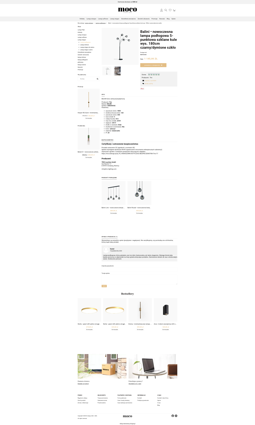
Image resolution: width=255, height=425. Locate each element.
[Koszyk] (174, 11)
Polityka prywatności (143, 400)
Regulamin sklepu (82, 398)
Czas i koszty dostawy (123, 400)
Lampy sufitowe (82, 37)
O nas (158, 402)
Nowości (80, 67)
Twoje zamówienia (103, 398)
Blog (158, 405)
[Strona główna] (127, 10)
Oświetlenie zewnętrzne (84, 52)
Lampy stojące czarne (86, 49)
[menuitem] (82, 18)
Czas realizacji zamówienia (125, 402)
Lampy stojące (82, 40)
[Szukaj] (98, 79)
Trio (151, 77)
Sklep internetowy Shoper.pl (127, 423)
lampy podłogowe (83, 59)
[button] (149, 80)
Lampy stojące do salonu (87, 47)
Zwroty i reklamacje (83, 402)
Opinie (159, 400)
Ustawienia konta (102, 400)
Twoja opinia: (106, 273)
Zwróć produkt (81, 400)
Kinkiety (80, 32)
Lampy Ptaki (81, 30)
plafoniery (80, 62)
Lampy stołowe (84, 45)
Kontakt (139, 398)
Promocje (80, 69)
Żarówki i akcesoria (83, 54)
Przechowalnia (102, 402)
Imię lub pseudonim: (108, 266)
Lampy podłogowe (85, 42)
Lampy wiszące (82, 35)
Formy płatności (122, 398)
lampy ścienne (82, 64)
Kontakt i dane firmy (162, 398)
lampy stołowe (82, 57)
